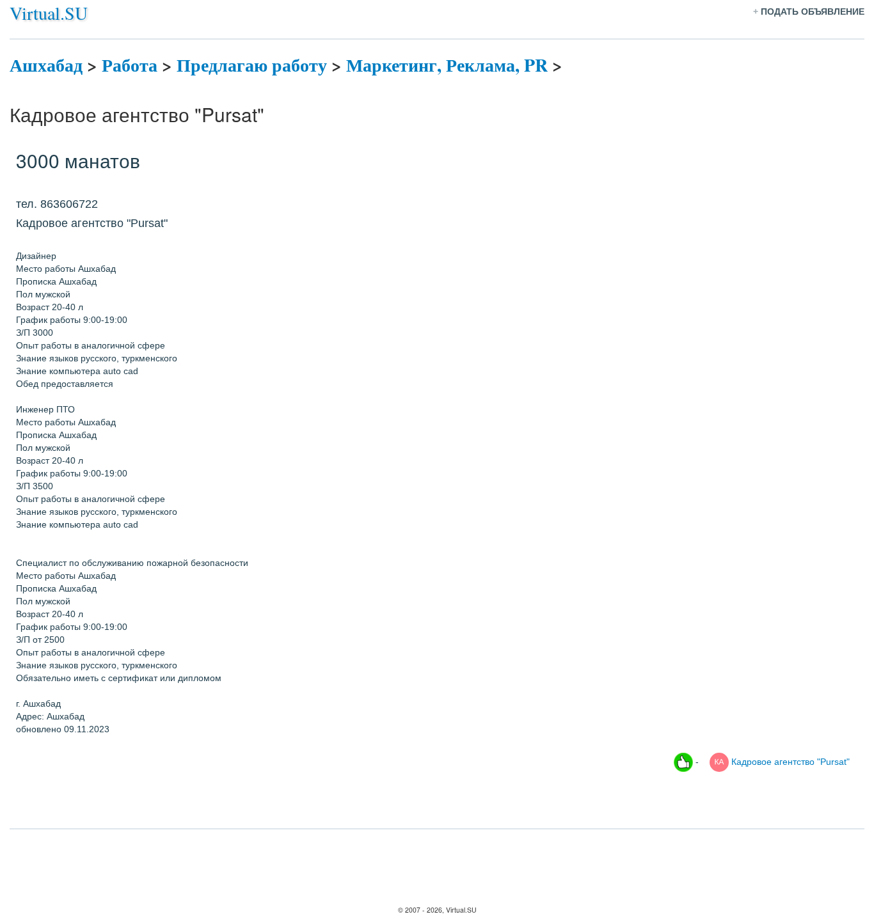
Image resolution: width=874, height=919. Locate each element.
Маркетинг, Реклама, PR (447, 65)
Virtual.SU (49, 13)
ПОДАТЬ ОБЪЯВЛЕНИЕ (812, 11)
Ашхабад (46, 65)
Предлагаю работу (252, 65)
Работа (129, 65)
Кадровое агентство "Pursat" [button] (789, 761)
